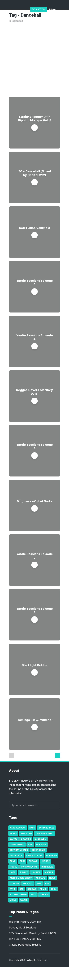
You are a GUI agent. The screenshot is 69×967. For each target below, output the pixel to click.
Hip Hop (46, 861)
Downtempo (17, 844)
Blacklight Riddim (34, 665)
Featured (51, 855)
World (24, 900)
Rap (21, 889)
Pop (39, 883)
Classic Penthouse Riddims (25, 944)
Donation (38, 9)
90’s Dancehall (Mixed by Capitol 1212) (34, 173)
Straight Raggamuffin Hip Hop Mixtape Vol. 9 (34, 118)
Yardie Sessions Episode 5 (34, 282)
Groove (33, 861)
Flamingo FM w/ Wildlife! (35, 720)
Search (56, 805)
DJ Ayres (26, 839)
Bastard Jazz (46, 828)
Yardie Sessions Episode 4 (34, 337)
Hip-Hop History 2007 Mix (25, 921)
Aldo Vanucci (17, 828)
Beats (13, 833)
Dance (13, 839)
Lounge (36, 872)
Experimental (34, 855)
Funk (13, 861)
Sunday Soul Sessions (22, 927)
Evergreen (16, 855)
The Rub (44, 894)
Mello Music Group (21, 878)
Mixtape (40, 878)
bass (32, 828)
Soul (53, 889)
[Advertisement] (34, 59)
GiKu (22, 861)
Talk (33, 894)
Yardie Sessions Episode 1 (34, 610)
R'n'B (12, 889)
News (52, 878)
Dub (30, 844)
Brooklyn (26, 833)
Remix (43, 889)
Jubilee (24, 872)
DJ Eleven (40, 839)
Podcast (28, 883)
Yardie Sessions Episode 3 (34, 446)
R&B (47, 883)
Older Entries (57, 755)
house (13, 867)
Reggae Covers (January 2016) (34, 391)
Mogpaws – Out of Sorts (34, 501)
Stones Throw (18, 894)
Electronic (38, 850)
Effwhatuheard (19, 850)
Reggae (31, 889)
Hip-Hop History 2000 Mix (25, 939)
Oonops (14, 883)
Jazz (13, 872)
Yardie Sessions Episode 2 (34, 555)
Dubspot (41, 844)
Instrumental (29, 867)
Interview (47, 867)
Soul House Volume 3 (34, 228)
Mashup (49, 872)
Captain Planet (45, 833)
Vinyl (13, 900)
